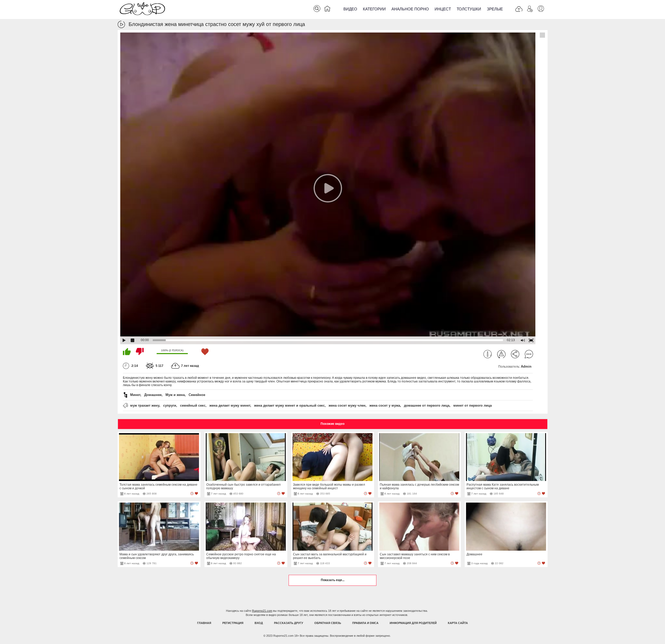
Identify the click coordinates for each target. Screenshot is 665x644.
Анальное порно (410, 9)
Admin (526, 366)
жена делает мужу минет (229, 405)
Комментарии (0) (528, 354)
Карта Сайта (458, 623)
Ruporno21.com (262, 610)
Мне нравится (126, 351)
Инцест (443, 9)
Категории (374, 9)
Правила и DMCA (365, 623)
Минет (135, 395)
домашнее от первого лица (426, 405)
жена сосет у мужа (384, 405)
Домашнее (153, 395)
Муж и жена (175, 395)
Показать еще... (332, 580)
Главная (204, 623)
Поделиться (515, 354)
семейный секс (192, 405)
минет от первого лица (472, 405)
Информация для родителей (413, 623)
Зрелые (495, 9)
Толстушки (469, 9)
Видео (350, 9)
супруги (169, 405)
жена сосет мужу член (347, 405)
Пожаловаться (501, 354)
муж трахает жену (144, 405)
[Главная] (327, 9)
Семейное (197, 395)
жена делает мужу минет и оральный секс (289, 405)
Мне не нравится (139, 351)
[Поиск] (317, 8)
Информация (487, 354)
